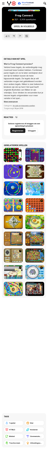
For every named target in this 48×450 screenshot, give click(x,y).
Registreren (17, 131)
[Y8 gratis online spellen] (11, 3)
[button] (11, 101)
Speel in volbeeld (24, 26)
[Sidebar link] (3, 3)
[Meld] (20, 36)
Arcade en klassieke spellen (24, 106)
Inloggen (32, 131)
